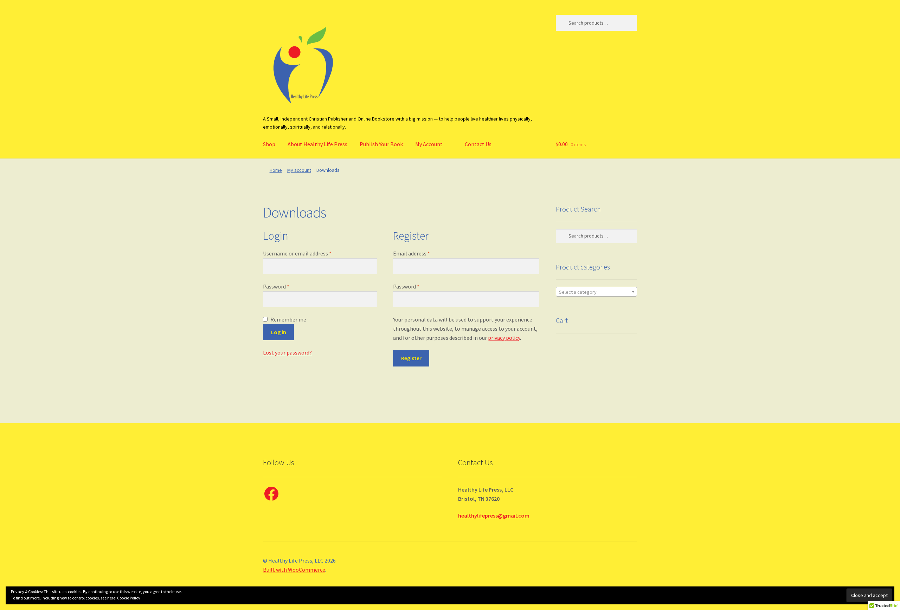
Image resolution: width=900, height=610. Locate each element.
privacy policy (504, 337)
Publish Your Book (381, 144)
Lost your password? (287, 352)
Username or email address (297, 253)
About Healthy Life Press (317, 144)
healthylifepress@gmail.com (493, 515)
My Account (429, 144)
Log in (278, 332)
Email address (411, 253)
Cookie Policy (128, 598)
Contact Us (478, 144)
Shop (269, 144)
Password (276, 286)
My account (299, 170)
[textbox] (596, 292)
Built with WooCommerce (294, 569)
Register (411, 358)
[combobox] (596, 292)
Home (276, 170)
